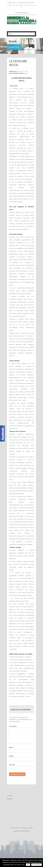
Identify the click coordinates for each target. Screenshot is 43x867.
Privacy (10, 796)
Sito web (12, 765)
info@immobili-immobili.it (26, 2)
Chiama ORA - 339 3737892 (21, 29)
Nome (11, 747)
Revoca (10, 799)
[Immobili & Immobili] (21, 20)
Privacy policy (36, 864)
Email (11, 756)
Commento (13, 726)
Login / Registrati (23, 13)
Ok (28, 864)
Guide (26, 73)
